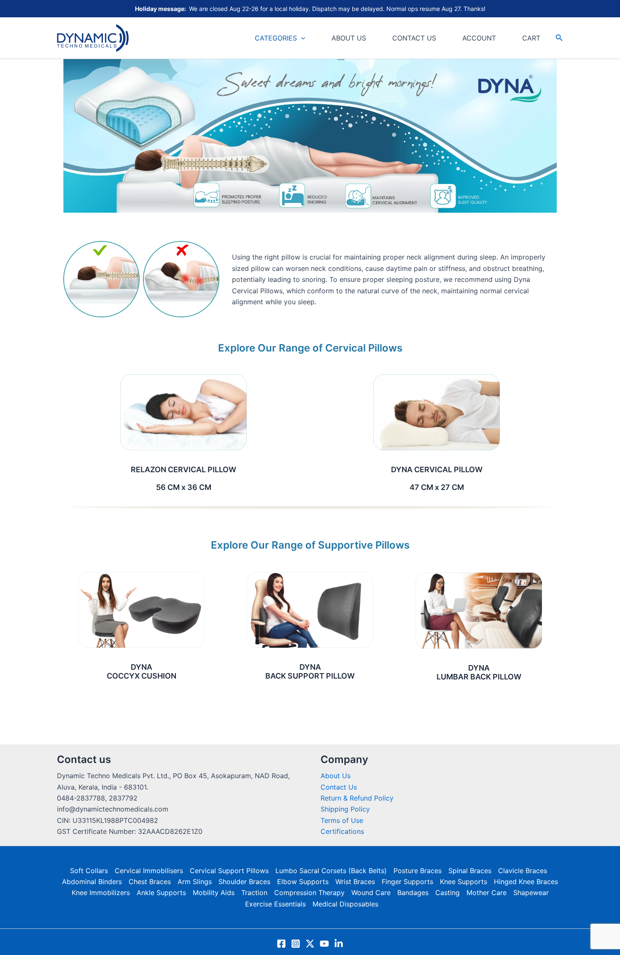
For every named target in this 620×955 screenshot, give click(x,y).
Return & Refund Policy (357, 798)
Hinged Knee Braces (526, 881)
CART (531, 38)
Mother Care (486, 892)
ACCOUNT (479, 38)
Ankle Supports (161, 892)
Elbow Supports (303, 881)
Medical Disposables (345, 904)
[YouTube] (324, 943)
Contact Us (339, 787)
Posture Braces (418, 870)
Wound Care (371, 892)
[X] (310, 943)
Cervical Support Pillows (229, 870)
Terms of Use (342, 820)
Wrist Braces (355, 881)
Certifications (342, 831)
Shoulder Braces (244, 881)
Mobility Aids (214, 892)
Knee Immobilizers (101, 892)
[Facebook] (281, 943)
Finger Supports (407, 881)
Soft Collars (89, 870)
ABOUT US (349, 38)
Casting (447, 892)
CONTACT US (414, 38)
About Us (335, 775)
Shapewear (531, 892)
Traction (254, 892)
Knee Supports (463, 881)
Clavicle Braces (522, 870)
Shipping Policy (345, 809)
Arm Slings (195, 881)
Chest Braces (150, 881)
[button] (301, 38)
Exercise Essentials (275, 904)
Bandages (413, 892)
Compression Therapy (309, 892)
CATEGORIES (276, 38)
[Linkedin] (338, 943)
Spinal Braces (469, 870)
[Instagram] (295, 943)
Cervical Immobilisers (149, 870)
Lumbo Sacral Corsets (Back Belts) (331, 870)
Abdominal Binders (92, 881)
